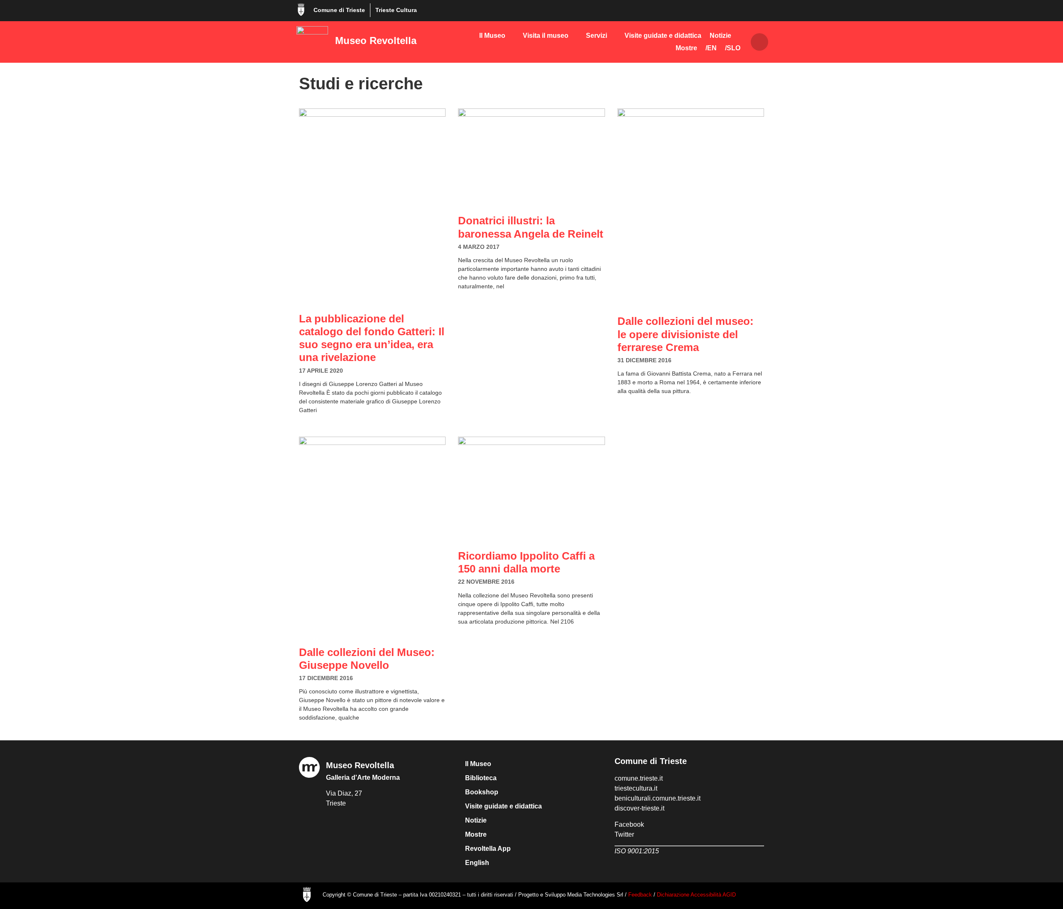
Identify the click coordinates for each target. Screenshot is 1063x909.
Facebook (629, 824)
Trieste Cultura (396, 10)
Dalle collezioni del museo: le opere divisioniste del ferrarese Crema (685, 334)
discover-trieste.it (639, 808)
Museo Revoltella (375, 40)
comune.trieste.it (639, 778)
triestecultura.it (636, 788)
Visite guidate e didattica (663, 35)
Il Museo (492, 35)
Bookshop (481, 792)
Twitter (624, 834)
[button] (759, 42)
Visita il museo (545, 35)
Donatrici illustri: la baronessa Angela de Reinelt (530, 227)
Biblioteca (481, 777)
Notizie (720, 35)
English (477, 862)
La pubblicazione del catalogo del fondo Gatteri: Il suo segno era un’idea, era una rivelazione (371, 338)
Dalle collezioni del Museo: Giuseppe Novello (367, 658)
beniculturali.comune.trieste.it (658, 798)
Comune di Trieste (339, 10)
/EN (711, 48)
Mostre (686, 48)
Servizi (596, 35)
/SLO (732, 48)
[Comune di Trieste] (301, 9)
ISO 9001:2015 (637, 851)
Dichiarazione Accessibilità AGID (696, 895)
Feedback (640, 895)
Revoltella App (488, 848)
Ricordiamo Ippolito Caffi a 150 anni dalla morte (526, 562)
